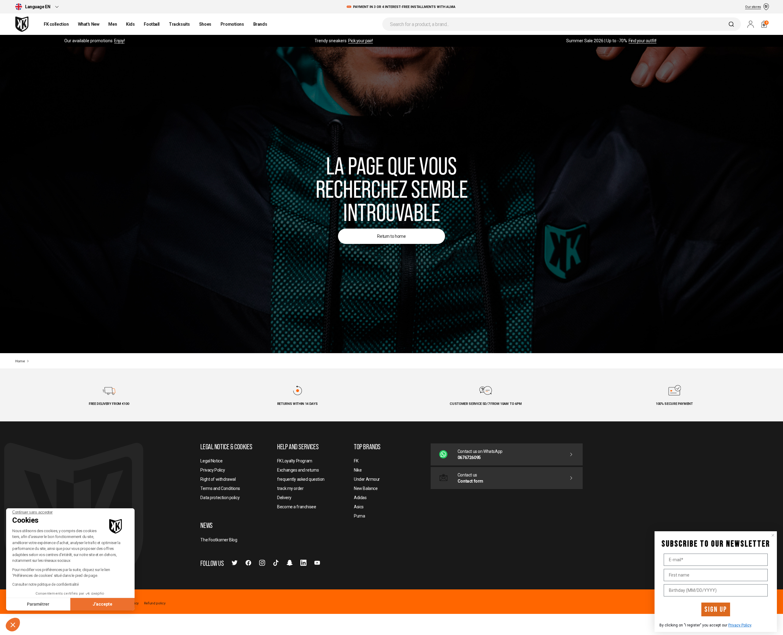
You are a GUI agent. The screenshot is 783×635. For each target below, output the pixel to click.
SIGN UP (715, 609)
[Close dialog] (773, 535)
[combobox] (561, 24)
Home (20, 361)
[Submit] (732, 24)
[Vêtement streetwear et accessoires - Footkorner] (21, 24)
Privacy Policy (739, 625)
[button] (13, 624)
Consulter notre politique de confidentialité (45, 584)
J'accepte (102, 604)
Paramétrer (38, 604)
